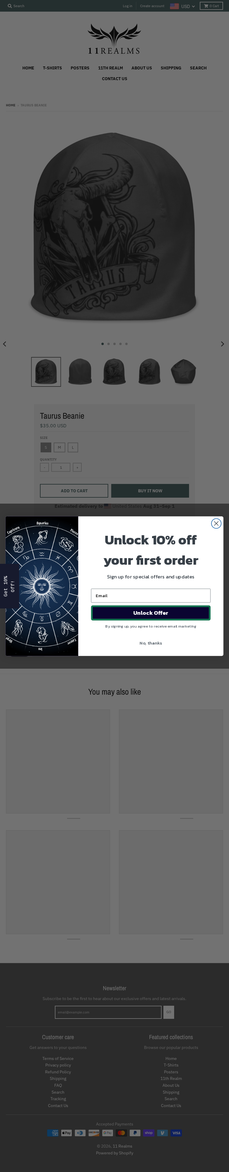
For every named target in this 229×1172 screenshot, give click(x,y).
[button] (9, 586)
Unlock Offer (150, 612)
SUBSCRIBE (171, 1137)
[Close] (218, 1052)
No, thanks (151, 642)
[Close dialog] (216, 523)
